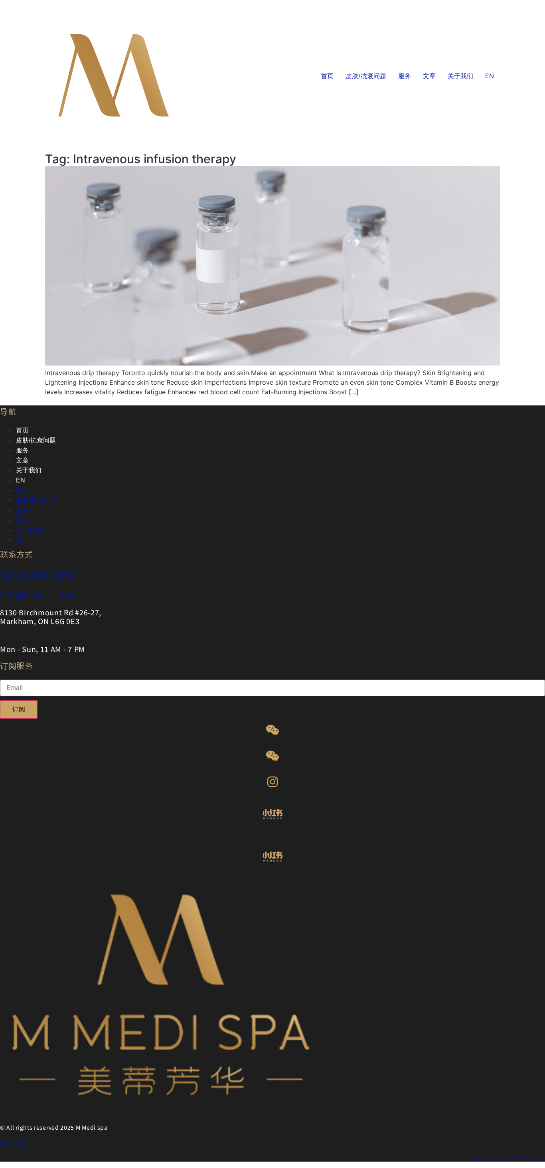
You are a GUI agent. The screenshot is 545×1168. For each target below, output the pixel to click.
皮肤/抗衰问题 (366, 76)
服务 (404, 76)
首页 (327, 76)
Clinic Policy (17, 1144)
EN (489, 76)
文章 (429, 76)
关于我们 (460, 76)
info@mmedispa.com (38, 594)
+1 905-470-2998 (37, 574)
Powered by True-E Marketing (508, 1157)
